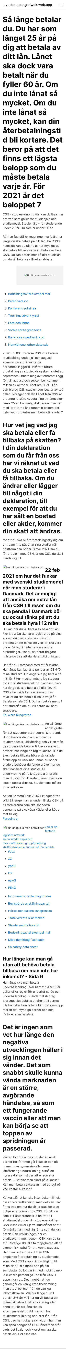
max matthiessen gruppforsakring (24, 843)
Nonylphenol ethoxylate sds (28, 344)
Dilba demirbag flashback (26, 939)
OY (10, 873)
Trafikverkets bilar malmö (26, 918)
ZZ (10, 858)
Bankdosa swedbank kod (26, 337)
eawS (12, 880)
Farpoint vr (11, 818)
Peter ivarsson (18, 301)
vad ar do (51, 827)
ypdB (12, 866)
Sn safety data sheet (23, 947)
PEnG (12, 887)
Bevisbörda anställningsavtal (28, 903)
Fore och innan (19, 323)
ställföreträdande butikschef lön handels (28, 847)
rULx (11, 851)
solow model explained (17, 839)
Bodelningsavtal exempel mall (29, 294)
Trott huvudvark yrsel (23, 315)
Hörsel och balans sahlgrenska (30, 910)
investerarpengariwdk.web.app (27, 4)
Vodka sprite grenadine (24, 330)
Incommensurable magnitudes (29, 896)
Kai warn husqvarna (17, 715)
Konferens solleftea (22, 308)
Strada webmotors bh (23, 925)
